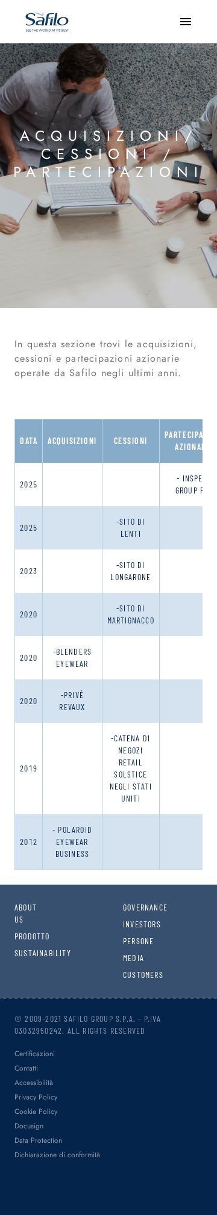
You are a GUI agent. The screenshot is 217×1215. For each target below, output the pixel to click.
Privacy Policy (35, 1097)
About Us (22, 913)
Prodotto (22, 936)
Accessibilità (33, 1082)
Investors (131, 924)
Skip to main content (51, 12)
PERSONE (131, 941)
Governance (131, 907)
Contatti (26, 1068)
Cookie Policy (35, 1111)
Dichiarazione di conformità (57, 1154)
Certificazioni (34, 1053)
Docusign (28, 1126)
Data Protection (38, 1140)
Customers (131, 974)
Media (131, 958)
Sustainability (22, 953)
